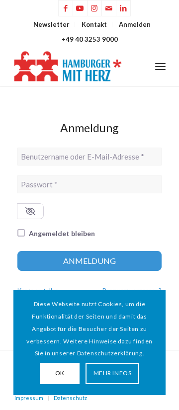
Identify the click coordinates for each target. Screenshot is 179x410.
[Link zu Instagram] (94, 8)
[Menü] (160, 66)
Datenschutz (70, 398)
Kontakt (94, 24)
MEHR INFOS (112, 373)
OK (60, 373)
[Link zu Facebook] (66, 8)
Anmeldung (89, 260)
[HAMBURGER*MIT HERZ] (74, 66)
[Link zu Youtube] (80, 8)
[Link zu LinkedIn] (123, 8)
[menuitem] (51, 24)
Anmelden (135, 24)
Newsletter (51, 24)
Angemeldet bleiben (62, 233)
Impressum (28, 398)
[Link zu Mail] (109, 8)
